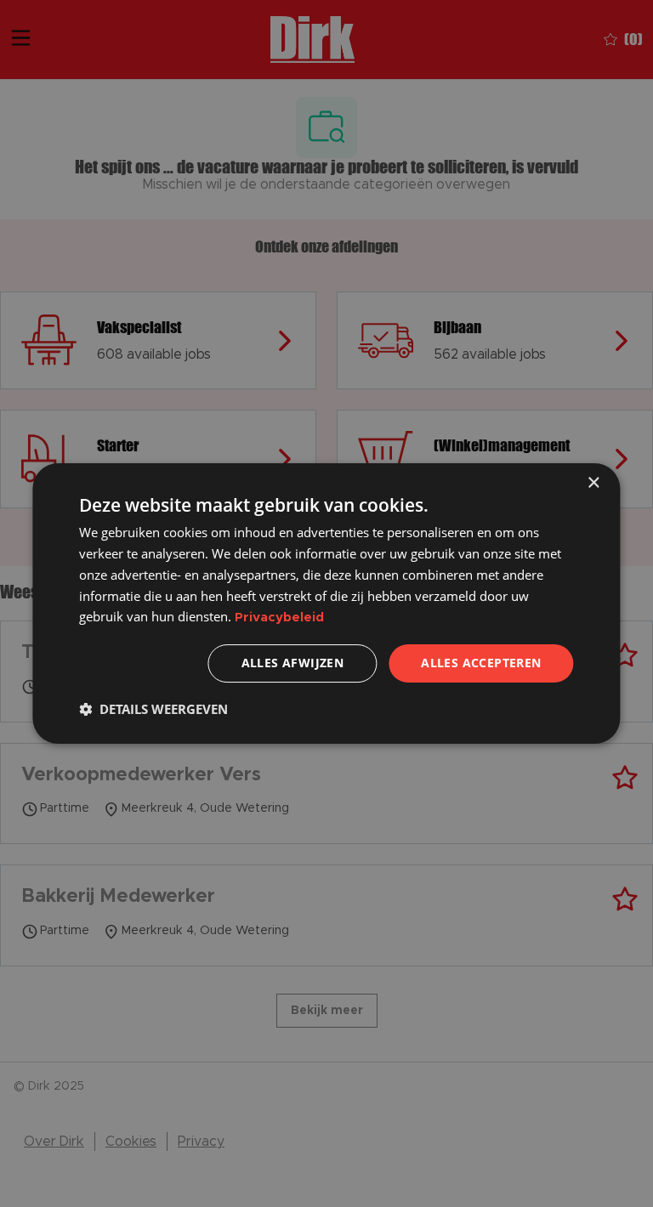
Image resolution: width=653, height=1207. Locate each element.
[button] (153, 709)
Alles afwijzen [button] (292, 662)
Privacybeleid (279, 617)
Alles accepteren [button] (481, 662)
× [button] (593, 483)
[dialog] (326, 603)
